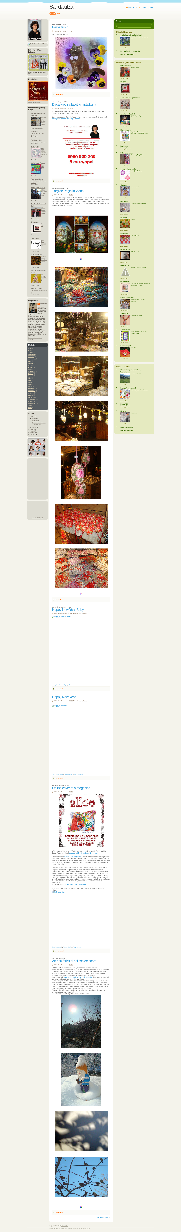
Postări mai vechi (102, 1217)
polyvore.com (82, 685)
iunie (29, 380)
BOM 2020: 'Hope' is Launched (44, 152)
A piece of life (125, 330)
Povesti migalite (126, 346)
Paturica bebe (135, 235)
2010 (32, 432)
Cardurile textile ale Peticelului (131, 35)
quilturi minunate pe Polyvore (75, 885)
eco (29, 361)
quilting (30, 395)
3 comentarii (59, 689)
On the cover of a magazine (71, 788)
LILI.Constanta (125, 130)
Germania (31, 371)
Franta (30, 367)
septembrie (31, 403)
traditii (30, 408)
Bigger (133, 219)
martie (30, 382)
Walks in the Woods (38, 163)
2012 (32, 416)
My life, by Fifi (125, 249)
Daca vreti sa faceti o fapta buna (74, 104)
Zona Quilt (124, 313)
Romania (31, 397)
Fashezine (134, 413)
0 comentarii (59, 181)
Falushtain (124, 201)
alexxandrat (72, 685)
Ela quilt (123, 82)
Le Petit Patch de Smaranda (130, 51)
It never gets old (136, 374)
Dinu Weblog (124, 404)
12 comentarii (59, 951)
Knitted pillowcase (125, 148)
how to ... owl (135, 251)
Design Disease (61, 1228)
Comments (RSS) (147, 7)
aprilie (30, 348)
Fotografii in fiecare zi (128, 388)
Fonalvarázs (124, 265)
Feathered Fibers (37, 179)
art (80, 613)
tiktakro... (123, 185)
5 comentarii (59, 94)
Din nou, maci (135, 67)
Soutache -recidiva (136, 315)
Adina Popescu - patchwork (130, 98)
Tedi (29, 405)
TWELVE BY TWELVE (38, 188)
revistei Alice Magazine (72, 857)
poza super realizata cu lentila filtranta (78, 977)
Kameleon (34, 131)
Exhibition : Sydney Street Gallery (43, 120)
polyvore (84, 613)
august (30, 352)
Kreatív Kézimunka (127, 297)
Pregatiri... (134, 347)
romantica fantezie (126, 427)
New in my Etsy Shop (137, 155)
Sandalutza (64, 1226)
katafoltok (123, 217)
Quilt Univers (125, 281)
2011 (32, 430)
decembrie (31, 359)
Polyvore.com (77, 947)
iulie (29, 378)
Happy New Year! (64, 697)
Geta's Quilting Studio (128, 169)
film (29, 365)
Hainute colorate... (126, 153)
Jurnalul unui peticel (127, 114)
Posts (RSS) (132, 7)
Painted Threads (36, 288)
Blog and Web (85, 1228)
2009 (32, 434)
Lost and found (125, 406)
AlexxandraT (67, 947)
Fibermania (35, 238)
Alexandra (43, 303)
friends (30, 369)
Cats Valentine (56, 947)
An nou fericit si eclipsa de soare (74, 961)
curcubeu (31, 357)
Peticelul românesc (127, 54)
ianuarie (30, 376)
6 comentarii (59, 1212)
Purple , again (135, 187)
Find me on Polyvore (37, 517)
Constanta (31, 354)
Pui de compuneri (126, 430)
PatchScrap (124, 146)
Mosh (30, 384)
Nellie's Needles (36, 254)
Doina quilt (124, 233)
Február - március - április (138, 267)
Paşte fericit (60, 27)
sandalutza (31, 399)
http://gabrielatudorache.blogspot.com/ (66, 119)
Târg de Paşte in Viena (67, 191)
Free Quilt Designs (136, 171)
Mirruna (123, 411)
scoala (30, 401)
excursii (30, 363)
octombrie (31, 391)
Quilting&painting (136, 116)
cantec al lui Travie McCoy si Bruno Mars (83, 853)
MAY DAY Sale (42, 166)
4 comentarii (59, 599)
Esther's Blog (35, 147)
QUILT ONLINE (125, 65)
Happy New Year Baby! (68, 610)
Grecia (30, 374)
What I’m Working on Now (39, 142)
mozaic (30, 386)
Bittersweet (35, 222)
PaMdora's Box (36, 140)
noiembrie (31, 388)
